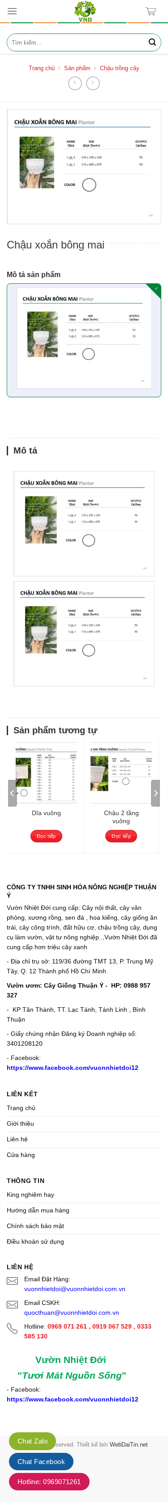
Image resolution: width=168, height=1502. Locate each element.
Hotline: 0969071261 (49, 1481)
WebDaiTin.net (129, 1445)
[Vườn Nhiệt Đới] (85, 11)
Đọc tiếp (46, 836)
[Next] (155, 793)
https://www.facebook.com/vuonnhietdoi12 (72, 1067)
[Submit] (152, 42)
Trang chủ (42, 68)
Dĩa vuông (46, 812)
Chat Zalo (32, 1441)
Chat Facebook (41, 1461)
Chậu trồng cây (119, 68)
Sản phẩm (77, 68)
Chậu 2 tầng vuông (121, 817)
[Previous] (12, 793)
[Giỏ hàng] (153, 11)
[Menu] (12, 11)
